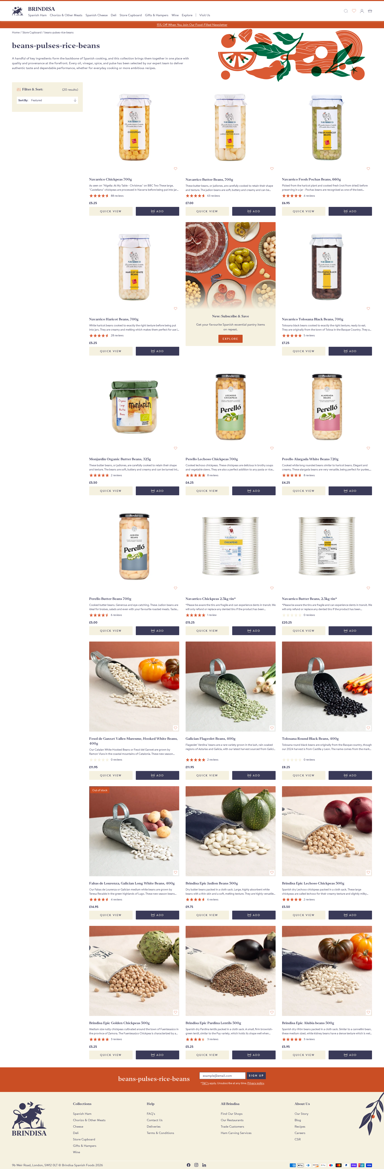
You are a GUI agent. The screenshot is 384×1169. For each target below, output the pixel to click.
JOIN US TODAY (222, 601)
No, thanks (222, 627)
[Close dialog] (246, 537)
